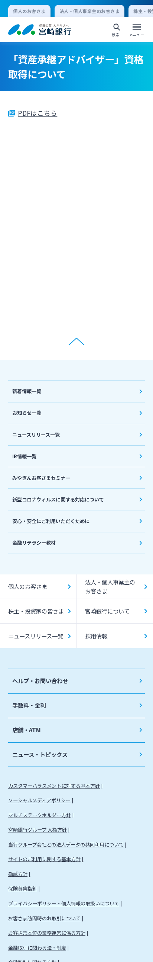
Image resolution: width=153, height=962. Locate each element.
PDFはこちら (37, 113)
